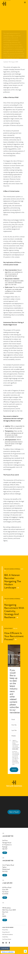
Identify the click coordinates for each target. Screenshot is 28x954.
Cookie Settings (4, 948)
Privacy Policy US (5, 932)
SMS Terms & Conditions (7, 934)
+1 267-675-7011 (7, 883)
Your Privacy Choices (6, 939)
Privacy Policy (5, 929)
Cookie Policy (5, 936)
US (3, 880)
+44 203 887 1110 (7, 836)
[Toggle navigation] (24, 2)
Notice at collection (8, 952)
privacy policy (15, 748)
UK (3, 833)
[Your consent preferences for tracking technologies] (25, 951)
